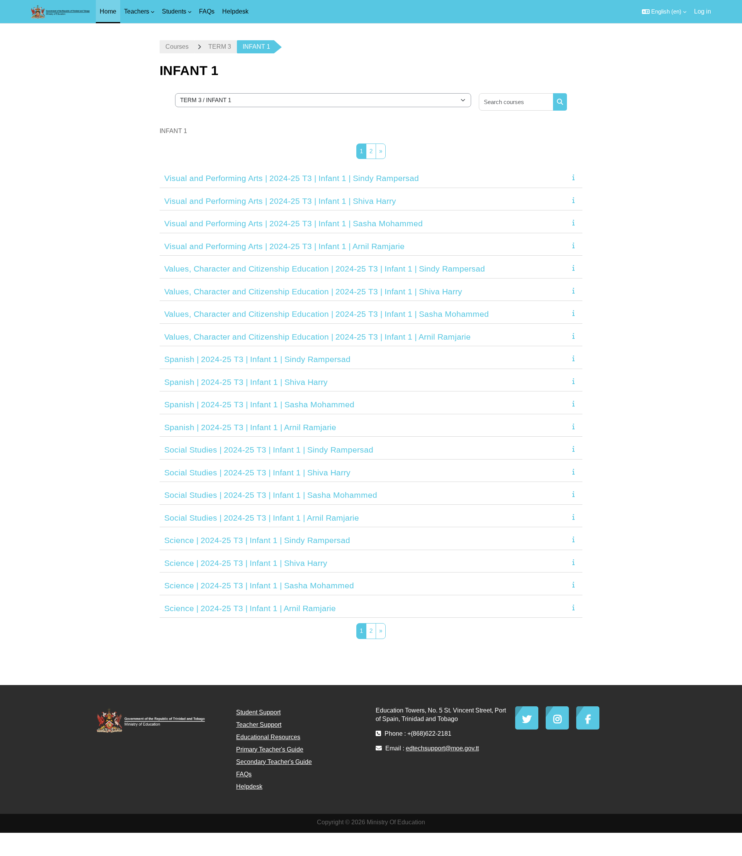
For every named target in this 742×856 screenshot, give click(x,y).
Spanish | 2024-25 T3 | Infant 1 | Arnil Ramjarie (250, 427)
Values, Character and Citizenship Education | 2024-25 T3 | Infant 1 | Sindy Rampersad (324, 268)
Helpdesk (249, 786)
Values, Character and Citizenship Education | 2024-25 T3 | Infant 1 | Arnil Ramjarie (317, 336)
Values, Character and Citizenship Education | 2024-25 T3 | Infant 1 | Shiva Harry (313, 291)
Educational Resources (268, 737)
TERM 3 (219, 46)
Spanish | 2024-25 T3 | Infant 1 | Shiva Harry (246, 382)
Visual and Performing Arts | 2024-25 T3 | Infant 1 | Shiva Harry (280, 200)
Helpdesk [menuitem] (235, 11)
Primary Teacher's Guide (269, 749)
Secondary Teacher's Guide (274, 762)
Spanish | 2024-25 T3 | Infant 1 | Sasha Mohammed (259, 404)
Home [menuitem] (108, 11)
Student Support (258, 712)
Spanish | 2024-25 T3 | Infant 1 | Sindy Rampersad (257, 359)
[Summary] (575, 177)
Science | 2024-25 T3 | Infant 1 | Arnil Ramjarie (250, 608)
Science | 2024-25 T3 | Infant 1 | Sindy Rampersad (257, 540)
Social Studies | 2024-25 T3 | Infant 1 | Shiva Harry (257, 472)
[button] (664, 11)
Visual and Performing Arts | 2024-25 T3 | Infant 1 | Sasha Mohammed (293, 223)
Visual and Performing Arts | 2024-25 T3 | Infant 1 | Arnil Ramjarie (284, 246)
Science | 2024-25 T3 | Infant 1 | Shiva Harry (245, 563)
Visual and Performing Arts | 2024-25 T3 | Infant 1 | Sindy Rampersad (291, 178)
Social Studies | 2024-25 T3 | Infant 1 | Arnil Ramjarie (261, 517)
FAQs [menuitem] (206, 11)
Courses (177, 46)
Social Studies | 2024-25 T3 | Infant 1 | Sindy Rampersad (268, 449)
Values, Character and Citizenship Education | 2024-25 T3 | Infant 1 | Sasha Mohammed (326, 313)
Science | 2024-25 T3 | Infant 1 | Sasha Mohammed (259, 585)
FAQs (244, 774)
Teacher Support (258, 724)
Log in (702, 11)
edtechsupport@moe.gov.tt (442, 748)
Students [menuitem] (174, 11)
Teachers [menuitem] (136, 11)
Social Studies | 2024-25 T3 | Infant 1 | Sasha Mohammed (270, 494)
